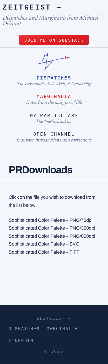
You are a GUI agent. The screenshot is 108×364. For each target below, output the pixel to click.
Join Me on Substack (54, 40)
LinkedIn (21, 340)
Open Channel (54, 134)
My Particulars (54, 115)
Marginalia (54, 96)
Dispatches (54, 78)
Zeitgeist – (32, 6)
